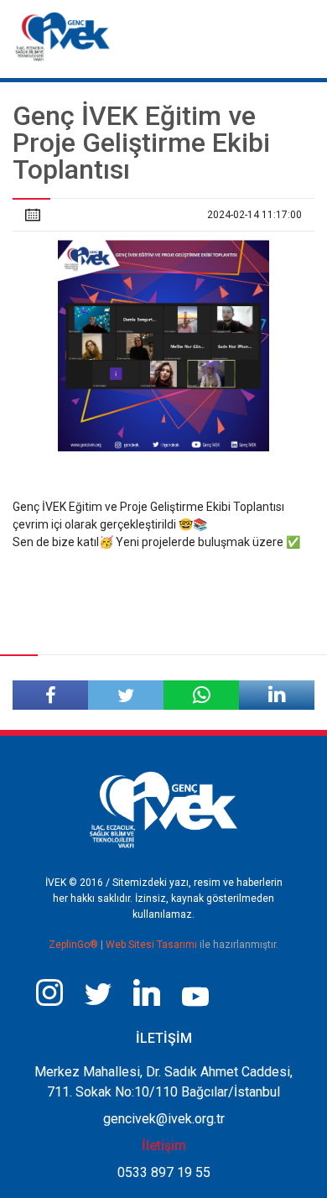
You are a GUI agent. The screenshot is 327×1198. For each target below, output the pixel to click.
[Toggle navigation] (301, 31)
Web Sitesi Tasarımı (153, 945)
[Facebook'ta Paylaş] (50, 695)
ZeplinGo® (75, 945)
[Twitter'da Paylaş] (126, 695)
